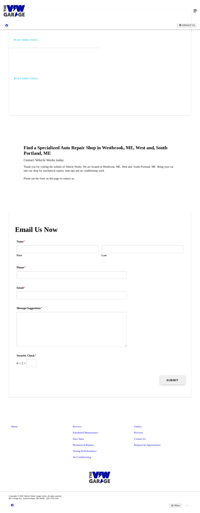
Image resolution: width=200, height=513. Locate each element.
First (19, 255)
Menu (177, 505)
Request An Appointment (147, 444)
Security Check (26, 355)
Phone (21, 267)
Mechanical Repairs (83, 444)
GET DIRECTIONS (27, 40)
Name (21, 241)
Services (77, 426)
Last (104, 255)
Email (21, 287)
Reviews (138, 432)
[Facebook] (6, 25)
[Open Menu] (195, 11)
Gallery (138, 426)
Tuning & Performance (85, 451)
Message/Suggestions (29, 308)
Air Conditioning (82, 457)
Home (14, 426)
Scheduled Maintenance (85, 432)
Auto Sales (78, 438)
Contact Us (188, 25)
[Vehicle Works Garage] (96, 11)
